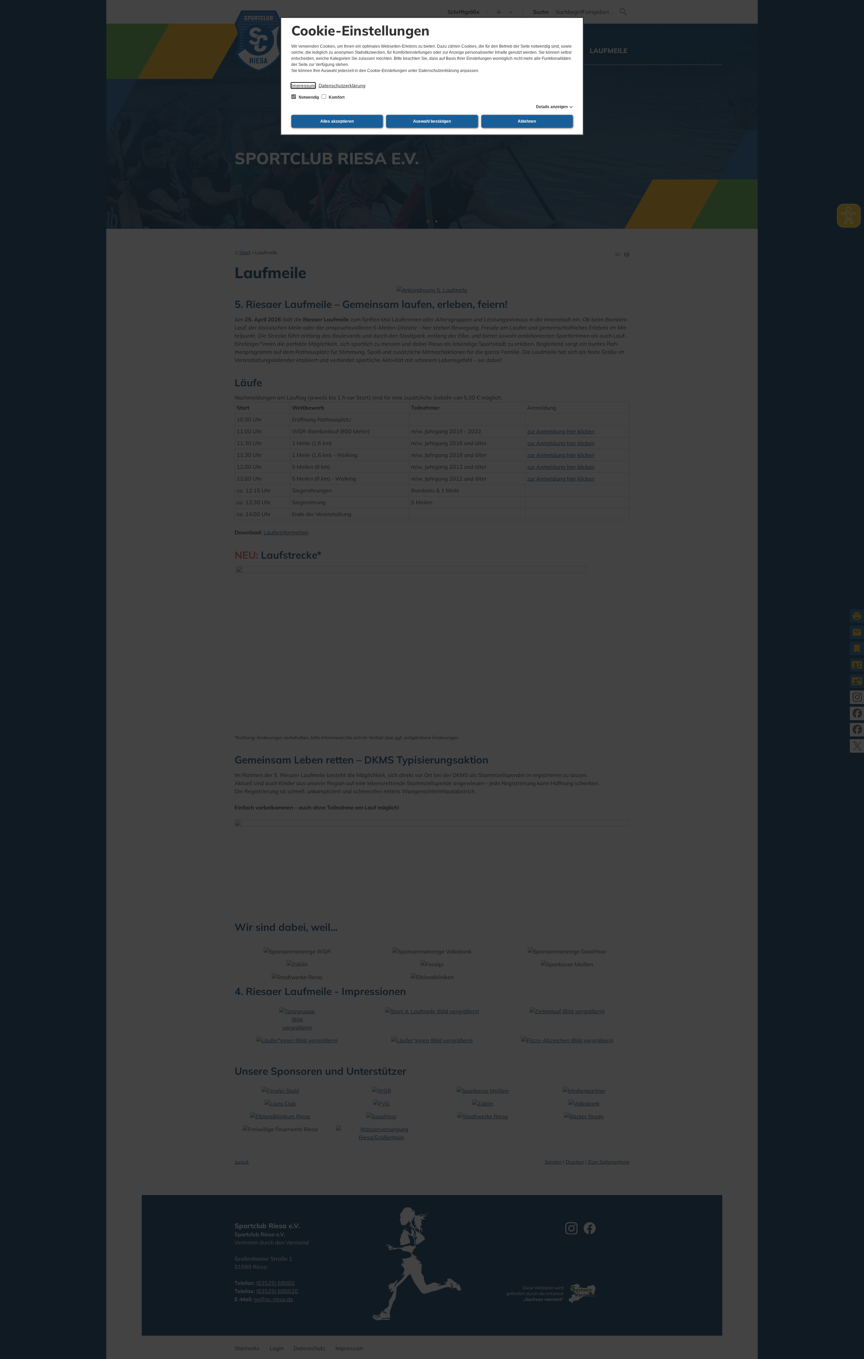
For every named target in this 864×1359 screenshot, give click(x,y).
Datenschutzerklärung (342, 85)
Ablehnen (527, 121)
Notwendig (309, 97)
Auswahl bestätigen (432, 121)
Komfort (336, 97)
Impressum (303, 85)
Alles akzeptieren (337, 121)
